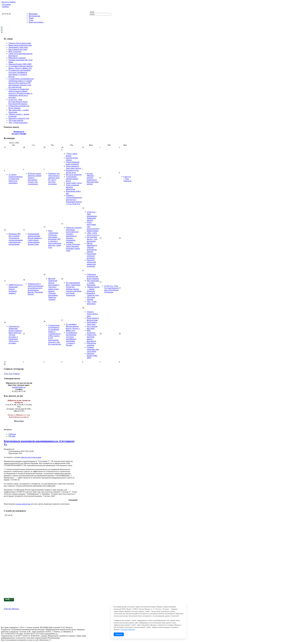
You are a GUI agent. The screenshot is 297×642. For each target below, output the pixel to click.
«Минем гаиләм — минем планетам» (93, 289)
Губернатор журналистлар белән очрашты (18, 107)
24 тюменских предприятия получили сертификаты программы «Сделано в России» (19, 73)
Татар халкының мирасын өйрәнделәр (72, 187)
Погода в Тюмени (9, 2)
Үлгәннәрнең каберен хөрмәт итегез (72, 179)
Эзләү (92, 12)
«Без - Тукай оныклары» (18, 123)
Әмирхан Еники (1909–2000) (19, 64)
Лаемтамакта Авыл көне (18, 47)
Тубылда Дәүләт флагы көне (19, 43)
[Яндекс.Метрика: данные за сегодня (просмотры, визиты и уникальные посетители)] (11, 609)
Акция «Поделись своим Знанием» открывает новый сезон (73, 247)
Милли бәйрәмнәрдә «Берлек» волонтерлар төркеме (92, 247)
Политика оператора (128, 629)
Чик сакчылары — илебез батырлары (93, 283)
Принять (119, 634)
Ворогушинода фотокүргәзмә (20, 45)
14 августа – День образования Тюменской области (92, 216)
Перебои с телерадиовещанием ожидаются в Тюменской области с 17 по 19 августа (74, 199)
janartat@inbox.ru (18, 387)
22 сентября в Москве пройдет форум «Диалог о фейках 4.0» (20, 67)
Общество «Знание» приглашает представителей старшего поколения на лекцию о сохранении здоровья (74, 235)
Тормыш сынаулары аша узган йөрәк (93, 349)
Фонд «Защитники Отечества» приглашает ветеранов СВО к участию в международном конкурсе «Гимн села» (54, 239)
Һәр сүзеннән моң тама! (17, 49)
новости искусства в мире (31, 457)
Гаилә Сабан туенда (74, 183)
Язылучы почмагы (36, 22)
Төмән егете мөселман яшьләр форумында (91, 338)
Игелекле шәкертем (73, 175)
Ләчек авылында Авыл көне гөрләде (73, 167)
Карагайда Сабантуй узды (18, 118)
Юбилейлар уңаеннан (17, 58)
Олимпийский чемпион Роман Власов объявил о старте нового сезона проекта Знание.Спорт (35, 239)
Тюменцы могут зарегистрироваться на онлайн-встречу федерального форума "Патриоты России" (35, 289)
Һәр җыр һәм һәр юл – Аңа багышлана (92, 239)
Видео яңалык (34, 16)
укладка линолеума (22, 504)
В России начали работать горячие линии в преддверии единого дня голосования (34, 178)
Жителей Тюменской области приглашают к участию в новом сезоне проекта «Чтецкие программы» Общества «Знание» (53, 289)
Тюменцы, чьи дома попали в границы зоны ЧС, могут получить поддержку (54, 178)
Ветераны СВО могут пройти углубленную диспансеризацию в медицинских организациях (16, 239)
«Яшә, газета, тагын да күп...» (93, 234)
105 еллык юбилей (15, 120)
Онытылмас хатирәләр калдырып (91, 256)
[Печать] (12, 434)
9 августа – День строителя (127, 179)
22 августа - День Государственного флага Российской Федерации (18, 102)
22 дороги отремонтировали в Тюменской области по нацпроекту (16, 179)
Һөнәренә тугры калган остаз (72, 171)
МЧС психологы (15, 51)
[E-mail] (11, 436)
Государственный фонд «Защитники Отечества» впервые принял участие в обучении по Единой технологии (73, 289)
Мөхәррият (33, 14)
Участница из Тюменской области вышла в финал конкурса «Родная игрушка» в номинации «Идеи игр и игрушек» (20, 93)
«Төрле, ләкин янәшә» (71, 155)
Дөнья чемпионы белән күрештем (72, 163)
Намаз (31, 18)
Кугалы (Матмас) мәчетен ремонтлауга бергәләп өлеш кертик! (92, 178)
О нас (31, 20)
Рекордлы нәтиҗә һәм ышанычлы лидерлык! (91, 263)
